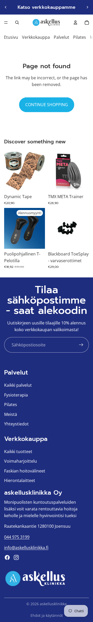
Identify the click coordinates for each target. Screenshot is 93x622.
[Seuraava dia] (87, 7)
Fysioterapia (16, 395)
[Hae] (17, 22)
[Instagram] (16, 557)
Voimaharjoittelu (20, 461)
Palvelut (61, 37)
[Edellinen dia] (5, 7)
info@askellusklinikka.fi (26, 548)
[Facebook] (7, 557)
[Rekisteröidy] (81, 344)
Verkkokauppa (36, 37)
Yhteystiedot (16, 424)
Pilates (79, 37)
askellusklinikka (53, 603)
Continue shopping (46, 104)
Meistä (10, 414)
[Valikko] (6, 22)
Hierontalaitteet (19, 481)
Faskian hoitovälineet (24, 471)
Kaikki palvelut (18, 385)
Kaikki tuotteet (18, 451)
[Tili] (75, 22)
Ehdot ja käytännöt (46, 615)
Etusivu (11, 37)
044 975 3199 (16, 537)
